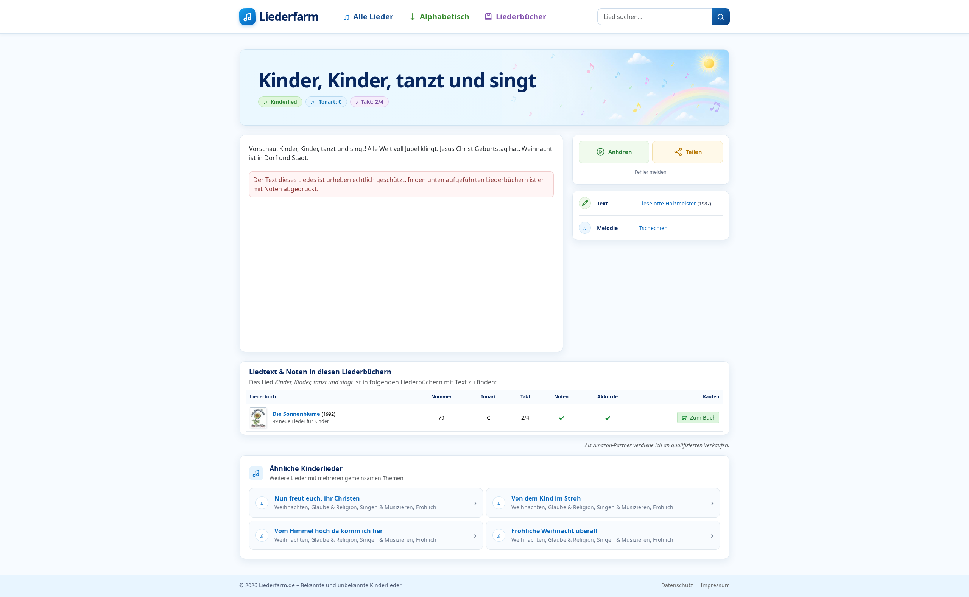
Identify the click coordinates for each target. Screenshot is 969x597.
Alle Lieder (368, 16)
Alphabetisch (444, 16)
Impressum (715, 585)
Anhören (620, 151)
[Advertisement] (650, 299)
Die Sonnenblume (296, 413)
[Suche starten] (721, 16)
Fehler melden (651, 172)
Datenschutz (677, 585)
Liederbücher (521, 16)
